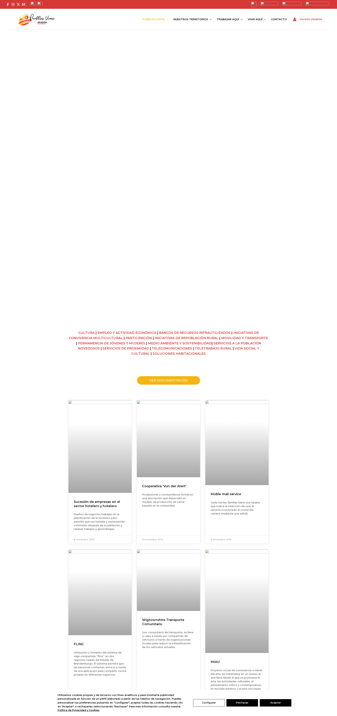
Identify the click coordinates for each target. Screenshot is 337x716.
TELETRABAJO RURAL (213, 348)
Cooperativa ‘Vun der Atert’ (164, 486)
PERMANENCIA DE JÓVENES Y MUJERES (111, 343)
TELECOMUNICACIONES (172, 348)
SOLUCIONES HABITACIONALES (179, 354)
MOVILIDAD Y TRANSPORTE (244, 338)
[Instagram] (13, 4)
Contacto (279, 19)
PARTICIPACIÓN (138, 338)
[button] (166, 19)
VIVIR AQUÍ (255, 19)
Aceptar (275, 702)
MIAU (215, 662)
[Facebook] (7, 4)
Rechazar (242, 702)
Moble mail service (226, 494)
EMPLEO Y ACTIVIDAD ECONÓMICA (126, 333)
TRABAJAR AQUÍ (228, 19)
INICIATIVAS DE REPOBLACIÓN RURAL (186, 338)
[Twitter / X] (18, 4)
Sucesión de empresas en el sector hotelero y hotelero (97, 504)
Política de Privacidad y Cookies (78, 710)
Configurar (209, 702)
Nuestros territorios (190, 19)
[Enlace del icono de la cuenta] (294, 19)
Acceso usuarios (311, 19)
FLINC (79, 644)
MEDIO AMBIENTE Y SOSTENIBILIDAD (180, 343)
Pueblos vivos (154, 19)
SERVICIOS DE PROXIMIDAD (126, 348)
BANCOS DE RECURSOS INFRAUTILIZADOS (194, 333)
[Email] (23, 4)
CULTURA (86, 333)
